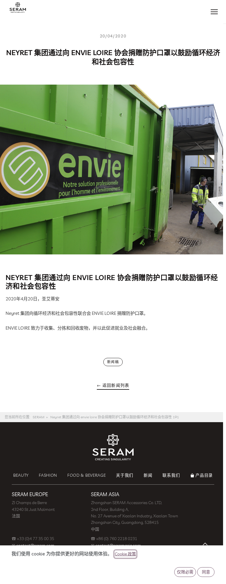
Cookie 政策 (125, 554)
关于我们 (124, 475)
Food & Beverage (86, 475)
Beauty (21, 475)
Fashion (48, 475)
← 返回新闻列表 (113, 385)
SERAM (38, 417)
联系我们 (171, 475)
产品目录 (204, 475)
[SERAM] (17, 7)
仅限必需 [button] (185, 572)
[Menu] (214, 12)
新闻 (148, 475)
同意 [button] (206, 572)
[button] (205, 544)
